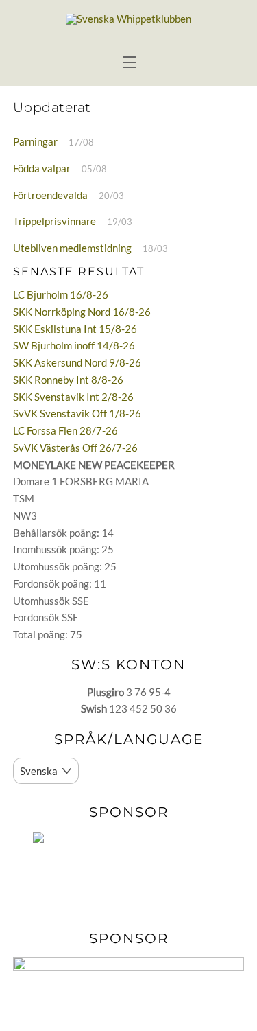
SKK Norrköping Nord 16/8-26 (82, 311)
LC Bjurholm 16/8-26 (60, 294)
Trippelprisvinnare (54, 221)
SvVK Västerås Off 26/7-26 (75, 447)
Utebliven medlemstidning (72, 248)
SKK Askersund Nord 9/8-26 (77, 362)
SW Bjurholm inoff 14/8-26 (74, 345)
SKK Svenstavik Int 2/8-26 (73, 397)
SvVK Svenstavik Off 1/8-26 (77, 413)
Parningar (35, 141)
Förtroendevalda (50, 195)
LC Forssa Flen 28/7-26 (65, 430)
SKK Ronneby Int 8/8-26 (68, 379)
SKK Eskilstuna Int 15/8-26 (75, 329)
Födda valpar (42, 168)
